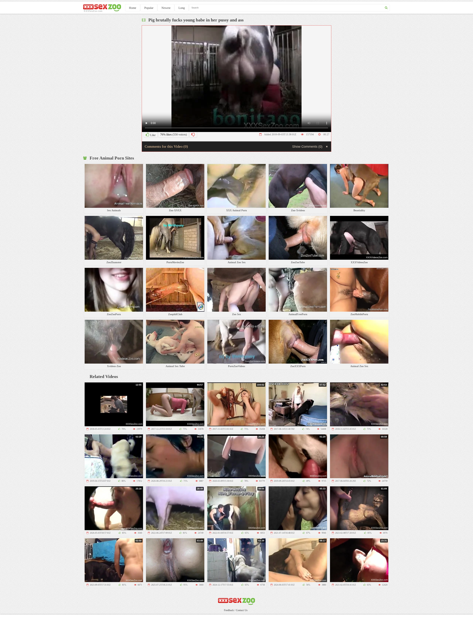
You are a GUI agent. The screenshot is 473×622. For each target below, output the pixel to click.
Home (132, 7)
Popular (148, 7)
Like (152, 135)
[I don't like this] (193, 135)
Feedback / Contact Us (235, 610)
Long (181, 7)
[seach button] (386, 7)
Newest (165, 7)
